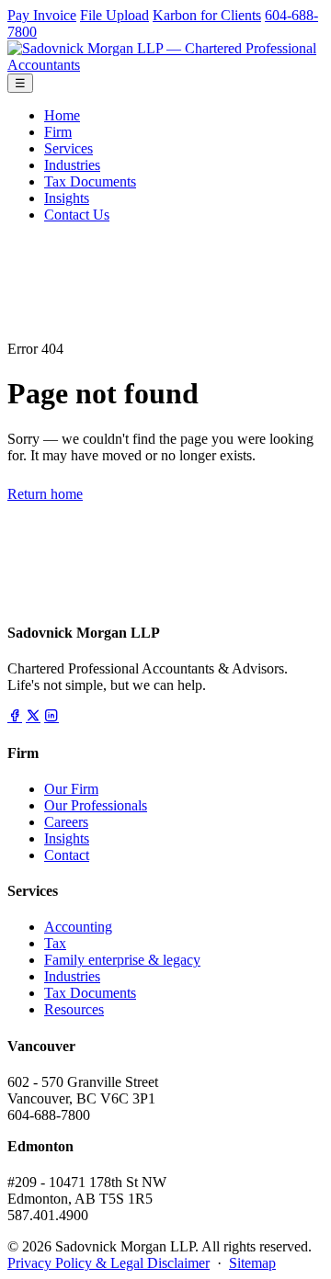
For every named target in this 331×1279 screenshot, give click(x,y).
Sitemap (252, 1263)
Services (68, 148)
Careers (66, 822)
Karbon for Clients (207, 15)
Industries (72, 165)
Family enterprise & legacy (122, 960)
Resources (74, 1009)
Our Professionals (95, 805)
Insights (66, 198)
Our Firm (71, 789)
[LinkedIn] (51, 716)
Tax (55, 943)
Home (62, 115)
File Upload (114, 15)
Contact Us (76, 214)
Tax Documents (90, 181)
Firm (58, 132)
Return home (45, 494)
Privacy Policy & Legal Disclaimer (108, 1263)
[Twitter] (33, 716)
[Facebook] (14, 716)
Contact (66, 855)
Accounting (78, 926)
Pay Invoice (41, 15)
